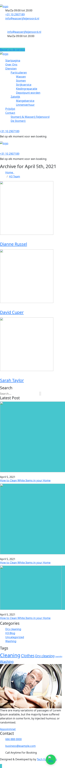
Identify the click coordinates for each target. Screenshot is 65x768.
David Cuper (12, 312)
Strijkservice (23, 84)
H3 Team (14, 176)
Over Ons (11, 64)
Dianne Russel (13, 244)
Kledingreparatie (26, 88)
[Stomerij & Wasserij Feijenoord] (4, 6)
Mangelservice (25, 101)
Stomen (21, 80)
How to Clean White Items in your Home (25, 480)
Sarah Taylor (12, 380)
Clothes (27, 655)
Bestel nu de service (12, 49)
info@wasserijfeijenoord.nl (22, 18)
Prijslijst (10, 109)
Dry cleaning (13, 629)
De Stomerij (18, 121)
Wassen (21, 76)
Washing (10, 641)
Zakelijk (15, 97)
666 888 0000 (13, 739)
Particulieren (19, 72)
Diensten (11, 68)
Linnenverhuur (25, 105)
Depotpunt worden (28, 93)
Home (9, 172)
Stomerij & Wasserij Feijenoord (30, 117)
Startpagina (12, 60)
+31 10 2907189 (15, 14)
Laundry (58, 656)
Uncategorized (14, 637)
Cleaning (10, 655)
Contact (10, 113)
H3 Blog (10, 633)
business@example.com (20, 746)
